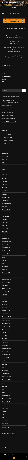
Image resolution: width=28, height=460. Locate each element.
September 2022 (7, 326)
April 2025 (5, 228)
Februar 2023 (6, 310)
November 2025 (6, 206)
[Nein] (26, 456)
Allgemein (7, 65)
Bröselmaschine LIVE (12, 102)
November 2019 (6, 398)
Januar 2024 (5, 276)
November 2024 (6, 244)
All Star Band (7, 134)
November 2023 (6, 282)
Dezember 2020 (6, 376)
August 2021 (5, 357)
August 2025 (5, 216)
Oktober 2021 (6, 354)
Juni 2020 (5, 386)
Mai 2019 (4, 417)
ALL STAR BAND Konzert (9, 122)
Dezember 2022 (6, 317)
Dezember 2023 (6, 279)
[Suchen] (24, 90)
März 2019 (5, 424)
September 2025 (7, 213)
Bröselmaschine (8, 140)
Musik (3, 169)
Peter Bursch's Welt (13, 2)
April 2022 (5, 342)
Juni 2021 (4, 364)
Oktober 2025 (6, 210)
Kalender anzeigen (7, 105)
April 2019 (5, 420)
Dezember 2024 (6, 241)
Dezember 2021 (6, 348)
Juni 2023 (4, 298)
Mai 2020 (4, 389)
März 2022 (5, 345)
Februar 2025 (6, 235)
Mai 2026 (4, 187)
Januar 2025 (5, 238)
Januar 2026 (5, 200)
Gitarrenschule (6, 159)
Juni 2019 (4, 414)
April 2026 (5, 191)
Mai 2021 (4, 367)
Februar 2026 (6, 197)
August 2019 (5, 408)
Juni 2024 (4, 260)
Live (3, 166)
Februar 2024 (6, 273)
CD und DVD (5, 156)
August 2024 (5, 254)
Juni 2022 (4, 335)
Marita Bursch (8, 137)
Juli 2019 (4, 411)
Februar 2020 (6, 392)
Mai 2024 (4, 263)
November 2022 (6, 320)
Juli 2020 (4, 383)
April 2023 (5, 304)
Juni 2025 (5, 222)
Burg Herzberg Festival (8, 118)
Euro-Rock (7, 143)
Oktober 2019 (6, 402)
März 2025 (5, 232)
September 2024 (7, 250)
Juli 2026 (4, 181)
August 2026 (5, 178)
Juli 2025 (4, 219)
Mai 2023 (4, 301)
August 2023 (5, 291)
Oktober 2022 (6, 323)
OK (14, 458)
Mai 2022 (4, 339)
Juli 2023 (4, 295)
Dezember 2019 (6, 395)
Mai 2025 (4, 225)
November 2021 (6, 351)
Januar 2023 (5, 313)
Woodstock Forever (7, 115)
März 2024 (5, 269)
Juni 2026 (5, 184)
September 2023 (7, 288)
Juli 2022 (4, 332)
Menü (14, 7)
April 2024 (5, 266)
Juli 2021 (4, 361)
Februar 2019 (6, 427)
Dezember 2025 (6, 203)
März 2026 (5, 194)
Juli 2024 (4, 257)
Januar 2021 (5, 373)
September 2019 (6, 405)
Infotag (4, 163)
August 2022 (5, 329)
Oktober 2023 (6, 285)
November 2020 (6, 380)
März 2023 (5, 307)
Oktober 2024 (6, 247)
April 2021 (5, 370)
